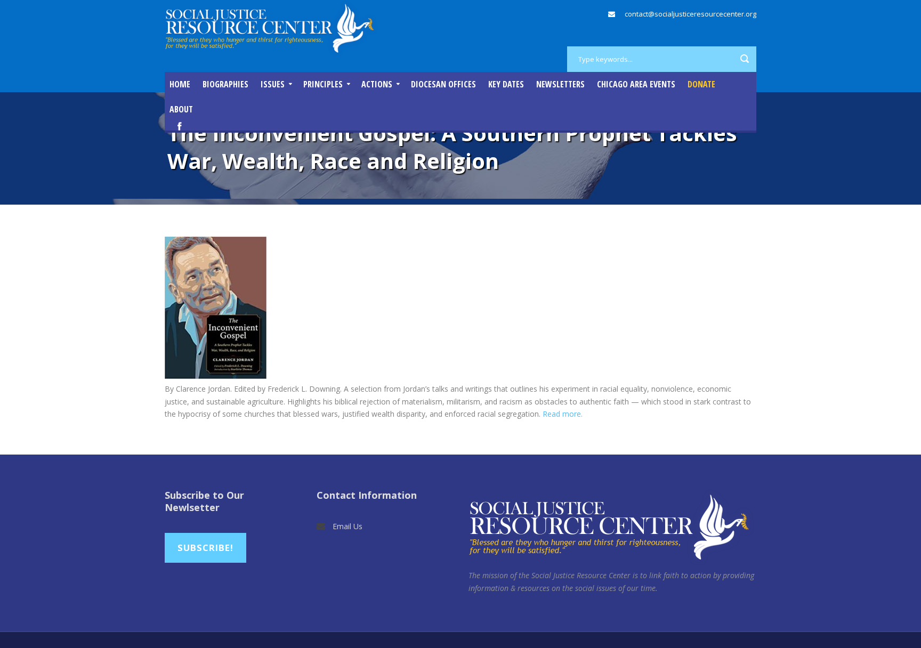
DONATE (701, 84)
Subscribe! (205, 547)
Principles (323, 84)
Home (179, 84)
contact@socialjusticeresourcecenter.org (690, 14)
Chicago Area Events (636, 84)
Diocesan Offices (443, 84)
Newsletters (560, 84)
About (181, 109)
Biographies (225, 84)
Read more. (563, 414)
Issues (273, 84)
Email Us (347, 526)
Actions (376, 84)
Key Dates (506, 84)
